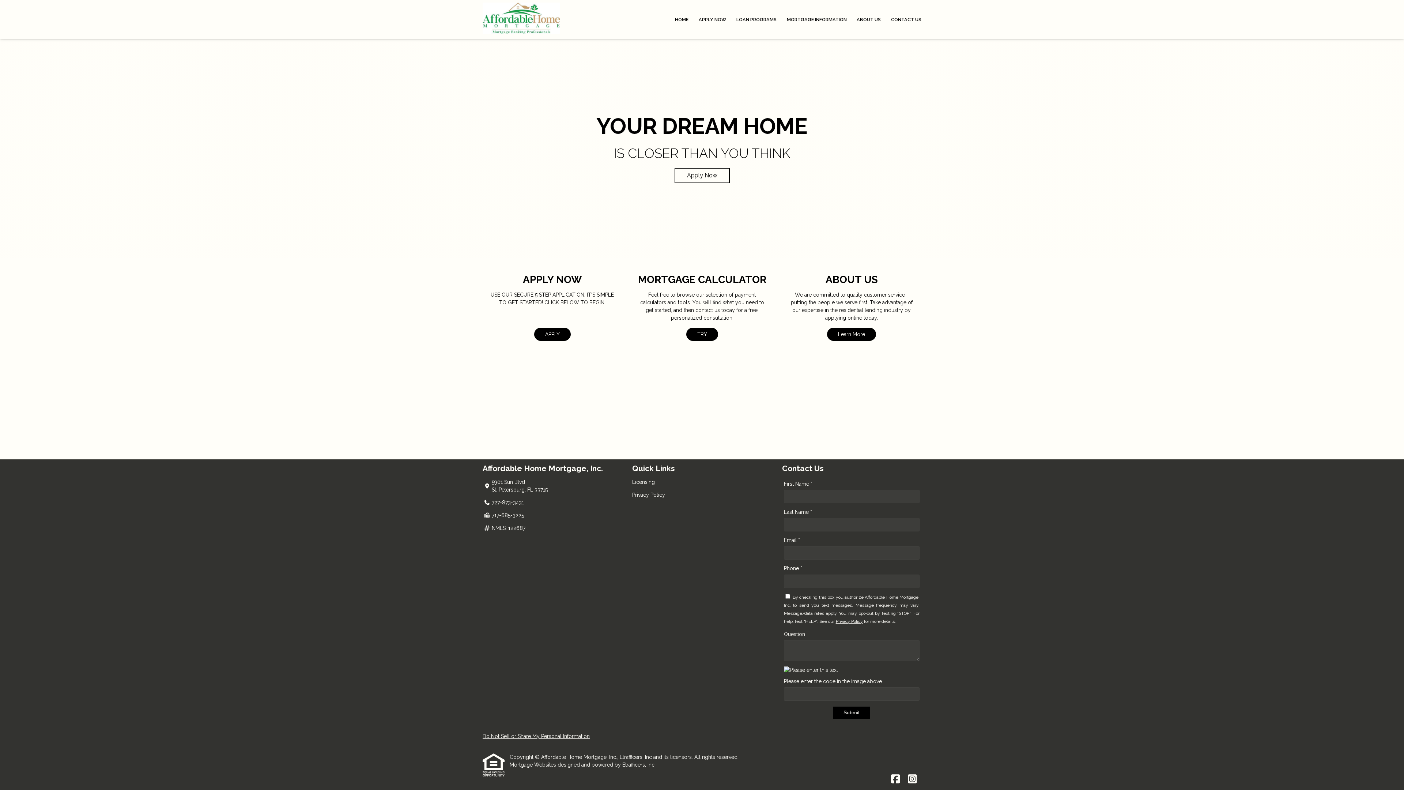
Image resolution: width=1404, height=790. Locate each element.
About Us (869, 19)
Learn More (851, 334)
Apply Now (712, 19)
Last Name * (798, 512)
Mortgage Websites (534, 765)
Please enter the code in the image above (833, 681)
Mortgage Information (817, 19)
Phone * (793, 568)
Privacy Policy (648, 495)
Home (681, 19)
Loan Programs (756, 19)
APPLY (552, 334)
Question (794, 634)
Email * (792, 540)
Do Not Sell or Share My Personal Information (536, 736)
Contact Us (906, 19)
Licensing (643, 482)
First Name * (798, 484)
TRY (702, 334)
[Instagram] (912, 779)
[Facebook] (895, 779)
